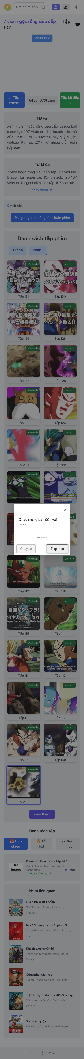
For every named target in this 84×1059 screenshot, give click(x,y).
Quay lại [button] (26, 548)
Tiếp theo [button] (57, 548)
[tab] (38, 537)
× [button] (65, 508)
